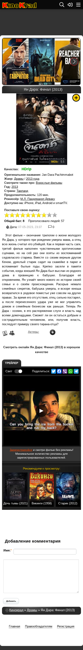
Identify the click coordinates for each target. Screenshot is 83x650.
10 (54, 215)
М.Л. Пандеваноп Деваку (37, 199)
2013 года (32, 178)
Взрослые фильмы (49, 182)
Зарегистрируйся (21, 449)
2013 (14, 186)
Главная (14, 626)
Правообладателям (38, 626)
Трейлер (11, 363)
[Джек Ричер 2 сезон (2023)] (67, 61)
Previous (8, 61)
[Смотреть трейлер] (41, 411)
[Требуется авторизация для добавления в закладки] (76, 98)
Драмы (19, 178)
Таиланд (22, 190)
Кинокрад (16, 610)
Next (74, 61)
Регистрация (65, 626)
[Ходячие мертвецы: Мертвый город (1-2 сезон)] (41, 61)
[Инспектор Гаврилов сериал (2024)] (15, 61)
